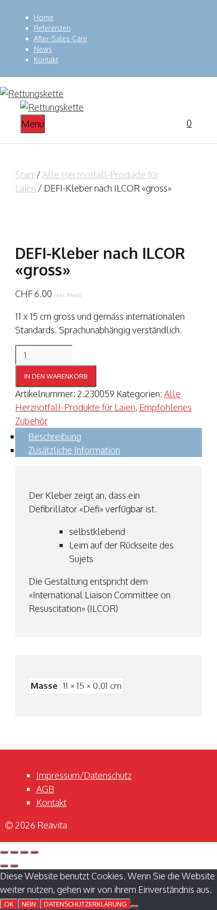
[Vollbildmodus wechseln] (14, 852)
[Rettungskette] (52, 107)
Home (43, 17)
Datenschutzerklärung (85, 904)
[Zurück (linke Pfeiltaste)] (4, 865)
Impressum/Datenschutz (84, 775)
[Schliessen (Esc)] (34, 852)
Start (24, 174)
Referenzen (52, 28)
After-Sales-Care (60, 38)
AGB (45, 788)
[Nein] (135, 906)
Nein (29, 904)
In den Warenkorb (55, 376)
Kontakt (46, 59)
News (43, 49)
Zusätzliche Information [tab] (74, 450)
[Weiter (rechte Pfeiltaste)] (14, 865)
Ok (9, 904)
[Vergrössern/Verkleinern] (4, 852)
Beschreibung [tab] (54, 436)
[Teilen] (24, 852)
